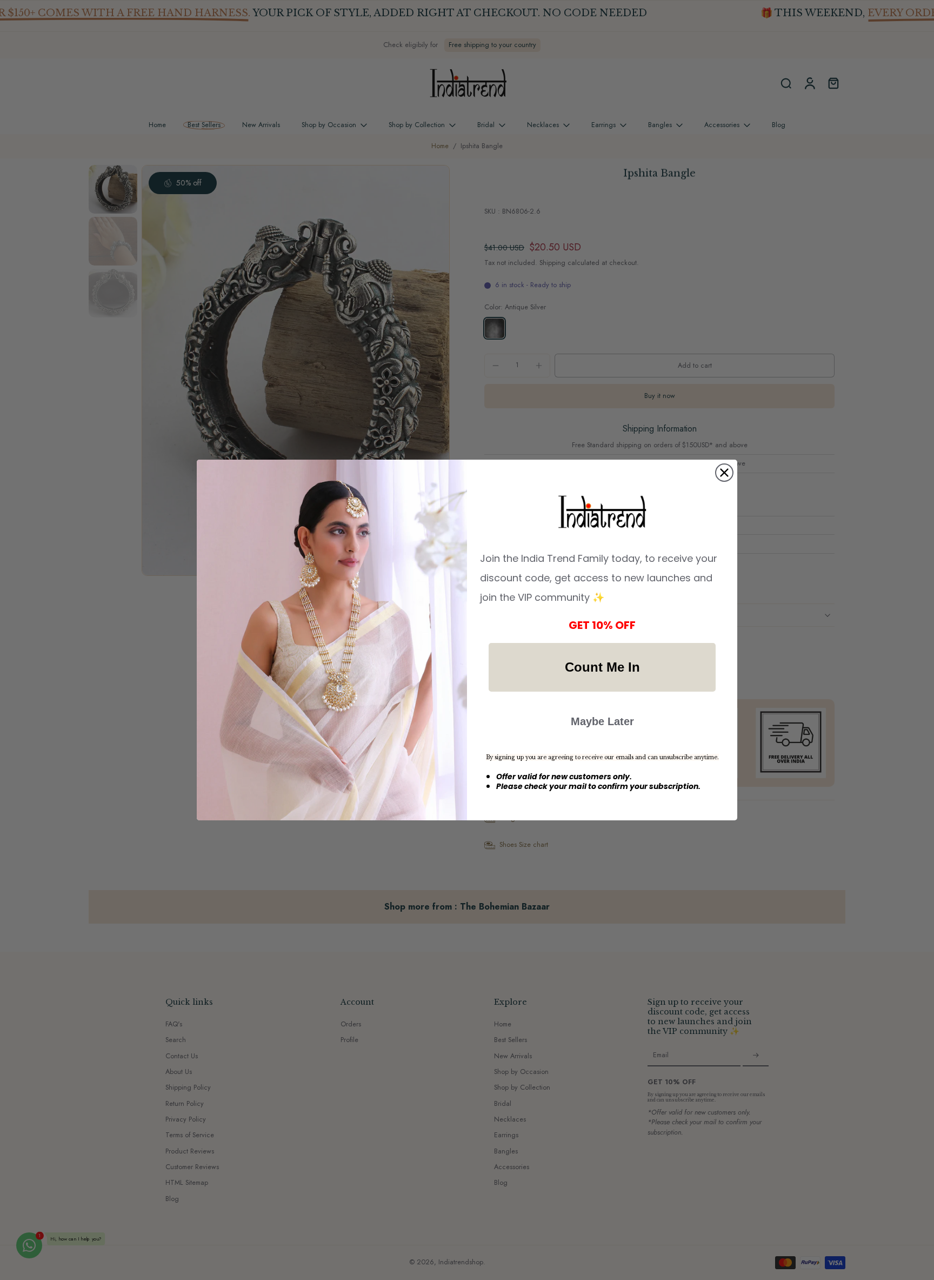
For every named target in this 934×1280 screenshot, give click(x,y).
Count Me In (602, 667)
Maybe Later (602, 721)
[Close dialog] (724, 472)
